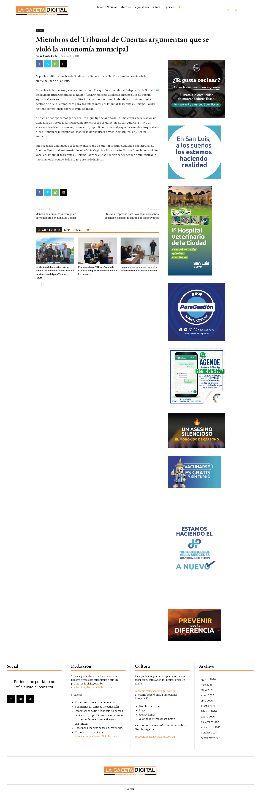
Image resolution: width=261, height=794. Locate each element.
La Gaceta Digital (49, 55)
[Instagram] (228, 10)
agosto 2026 (208, 679)
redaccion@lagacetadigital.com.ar (93, 687)
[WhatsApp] (55, 63)
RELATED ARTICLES (49, 230)
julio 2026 (207, 684)
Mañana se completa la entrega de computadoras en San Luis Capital (56, 215)
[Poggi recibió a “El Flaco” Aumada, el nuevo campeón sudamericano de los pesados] (97, 251)
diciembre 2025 (210, 722)
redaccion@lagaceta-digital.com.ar (97, 736)
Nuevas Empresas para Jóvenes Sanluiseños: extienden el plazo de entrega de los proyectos (132, 215)
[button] (180, 7)
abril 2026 (207, 700)
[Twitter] (47, 63)
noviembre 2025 (210, 727)
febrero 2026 (209, 711)
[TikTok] (236, 10)
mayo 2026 (207, 695)
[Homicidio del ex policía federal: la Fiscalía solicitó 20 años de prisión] (140, 251)
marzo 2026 (208, 706)
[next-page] (43, 285)
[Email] (63, 63)
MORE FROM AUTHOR (76, 230)
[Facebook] (220, 10)
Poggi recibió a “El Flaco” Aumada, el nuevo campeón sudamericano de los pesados (97, 270)
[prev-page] (38, 285)
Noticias (40, 30)
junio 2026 (207, 690)
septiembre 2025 (211, 738)
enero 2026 (208, 716)
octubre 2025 (209, 732)
